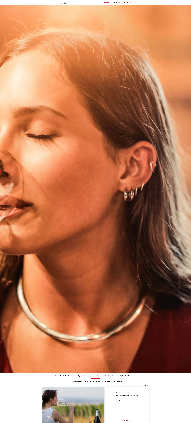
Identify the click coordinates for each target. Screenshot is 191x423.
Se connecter (123, 2)
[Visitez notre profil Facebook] (127, 2)
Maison (107, 2)
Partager (147, 385)
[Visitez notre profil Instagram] (130, 2)
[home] (65, 2)
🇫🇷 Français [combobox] (113, 2)
